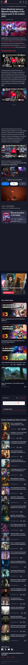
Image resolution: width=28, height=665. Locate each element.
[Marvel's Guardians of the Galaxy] (6, 216)
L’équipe (12, 657)
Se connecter (22, 397)
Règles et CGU (3, 663)
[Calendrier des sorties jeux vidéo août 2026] (14, 284)
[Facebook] (2, 649)
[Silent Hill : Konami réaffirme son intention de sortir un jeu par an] (5, 610)
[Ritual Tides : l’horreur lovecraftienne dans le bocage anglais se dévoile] (5, 582)
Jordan (2, 19)
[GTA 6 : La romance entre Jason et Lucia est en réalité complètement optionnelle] (5, 546)
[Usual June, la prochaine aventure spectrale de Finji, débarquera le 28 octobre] (5, 564)
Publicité (8, 657)
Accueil (3, 6)
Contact (3, 657)
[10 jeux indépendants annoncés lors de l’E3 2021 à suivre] (14, 353)
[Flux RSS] (12, 649)
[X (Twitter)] (6, 649)
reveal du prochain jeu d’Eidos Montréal (11, 41)
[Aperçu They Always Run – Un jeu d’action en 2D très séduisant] (14, 374)
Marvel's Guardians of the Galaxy (17, 214)
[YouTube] (9, 649)
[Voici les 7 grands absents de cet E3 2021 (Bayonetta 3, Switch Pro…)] (14, 309)
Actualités (6, 6)
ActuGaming (5, 1)
